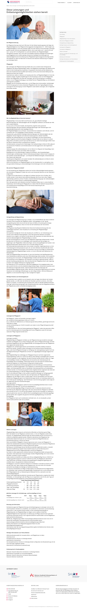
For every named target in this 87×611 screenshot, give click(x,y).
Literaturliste (76, 2)
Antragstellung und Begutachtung (66, 42)
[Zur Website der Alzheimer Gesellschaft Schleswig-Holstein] (43, 575)
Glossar (69, 2)
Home (8, 5)
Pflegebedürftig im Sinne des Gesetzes (67, 38)
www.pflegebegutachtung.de (14, 528)
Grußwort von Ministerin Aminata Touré (40, 589)
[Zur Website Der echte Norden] (73, 575)
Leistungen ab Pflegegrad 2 (65, 49)
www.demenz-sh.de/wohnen (14, 540)
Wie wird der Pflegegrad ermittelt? (66, 40)
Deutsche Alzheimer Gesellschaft (15, 557)
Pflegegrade (62, 36)
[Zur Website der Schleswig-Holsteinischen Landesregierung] (14, 575)
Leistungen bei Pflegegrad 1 (65, 47)
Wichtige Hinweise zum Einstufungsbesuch (68, 45)
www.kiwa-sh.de (11, 537)
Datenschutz (34, 596)
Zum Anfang (62, 34)
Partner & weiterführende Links (38, 592)
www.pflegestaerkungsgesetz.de (15, 525)
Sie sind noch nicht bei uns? (37, 590)
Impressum (33, 594)
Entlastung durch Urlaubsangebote (67, 61)
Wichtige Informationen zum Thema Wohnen (69, 59)
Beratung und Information (65, 56)
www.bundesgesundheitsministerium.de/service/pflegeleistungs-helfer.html (26, 522)
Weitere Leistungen (63, 51)
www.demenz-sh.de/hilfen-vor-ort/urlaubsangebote (19, 553)
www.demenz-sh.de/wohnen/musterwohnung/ (18, 545)
